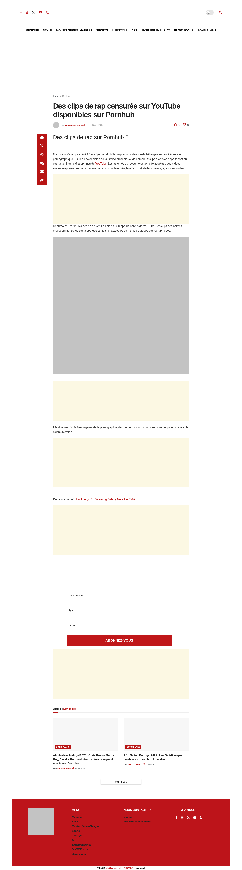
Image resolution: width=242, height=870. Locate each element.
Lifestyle (120, 30)
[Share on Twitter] (42, 146)
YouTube (101, 163)
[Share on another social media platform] (42, 180)
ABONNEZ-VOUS (119, 640)
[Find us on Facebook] (21, 12)
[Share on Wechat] (42, 163)
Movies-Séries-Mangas (74, 30)
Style (47, 30)
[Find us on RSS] (47, 12)
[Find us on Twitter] (33, 12)
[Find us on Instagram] (27, 12)
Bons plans (62, 747)
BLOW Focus (183, 30)
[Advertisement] (121, 66)
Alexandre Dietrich (75, 125)
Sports (102, 30)
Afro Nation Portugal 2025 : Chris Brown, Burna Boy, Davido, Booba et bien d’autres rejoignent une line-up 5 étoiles (83, 759)
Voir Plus (121, 782)
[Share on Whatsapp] (42, 155)
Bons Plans (206, 30)
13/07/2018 (97, 125)
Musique (32, 30)
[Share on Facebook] (42, 138)
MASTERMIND (64, 768)
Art (134, 30)
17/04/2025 (79, 768)
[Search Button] (220, 12)
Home (56, 96)
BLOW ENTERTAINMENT (120, 867)
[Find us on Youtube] (40, 12)
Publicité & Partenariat (137, 821)
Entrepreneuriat (155, 30)
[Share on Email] (42, 172)
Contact (128, 817)
